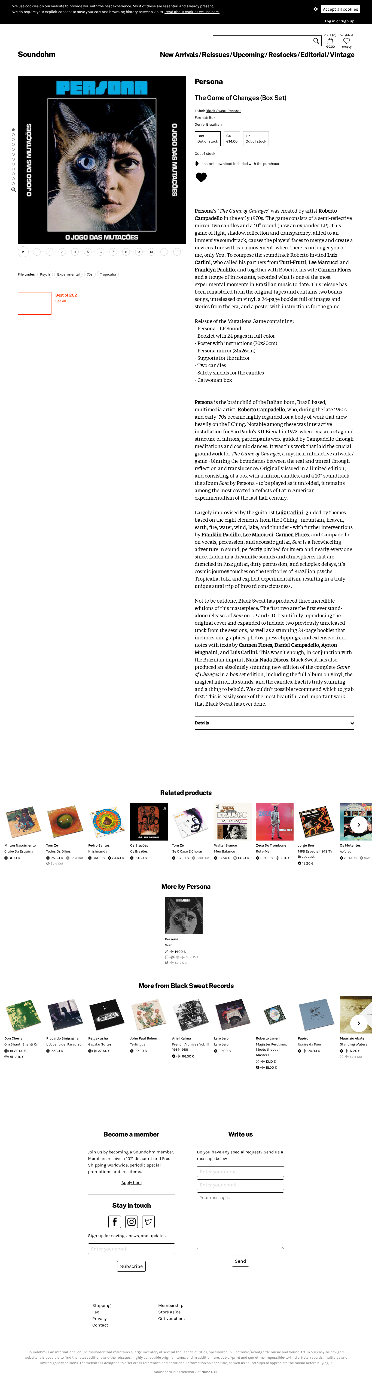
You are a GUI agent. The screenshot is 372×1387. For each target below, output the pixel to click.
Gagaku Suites (100, 1044)
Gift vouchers (171, 1318)
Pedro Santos (99, 845)
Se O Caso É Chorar (187, 851)
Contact (100, 1325)
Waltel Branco (225, 845)
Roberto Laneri (268, 1038)
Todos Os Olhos (58, 851)
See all (60, 301)
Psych (45, 274)
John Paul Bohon (143, 1038)
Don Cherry (13, 1038)
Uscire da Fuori (310, 1044)
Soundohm (36, 54)
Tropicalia (108, 274)
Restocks (282, 54)
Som (168, 945)
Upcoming (248, 54)
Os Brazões (139, 845)
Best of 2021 (66, 295)
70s (90, 274)
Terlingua (137, 1044)
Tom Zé (52, 845)
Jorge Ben (306, 845)
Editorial (313, 54)
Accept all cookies (340, 9)
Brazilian (214, 124)
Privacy (99, 1318)
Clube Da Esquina (18, 851)
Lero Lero (221, 1038)
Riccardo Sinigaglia (62, 1038)
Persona (209, 81)
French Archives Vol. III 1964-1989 (190, 1047)
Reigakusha (98, 1038)
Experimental (68, 274)
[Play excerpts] (23, 251)
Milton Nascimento (20, 845)
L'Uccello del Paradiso (63, 1044)
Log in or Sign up (339, 21)
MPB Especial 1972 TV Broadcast (315, 854)
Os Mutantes (350, 845)
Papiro (303, 1038)
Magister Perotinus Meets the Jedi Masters (271, 1049)
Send (240, 1261)
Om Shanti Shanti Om (21, 1044)
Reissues (215, 54)
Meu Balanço (224, 851)
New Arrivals (179, 54)
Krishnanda (97, 851)
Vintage (342, 54)
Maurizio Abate (352, 1038)
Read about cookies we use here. (191, 12)
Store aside (169, 1312)
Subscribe (131, 1266)
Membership (170, 1305)
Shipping (101, 1305)
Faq (95, 1312)
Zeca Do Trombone (271, 845)
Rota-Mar (263, 851)
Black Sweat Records (223, 110)
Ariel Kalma (181, 1038)
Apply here (131, 1182)
